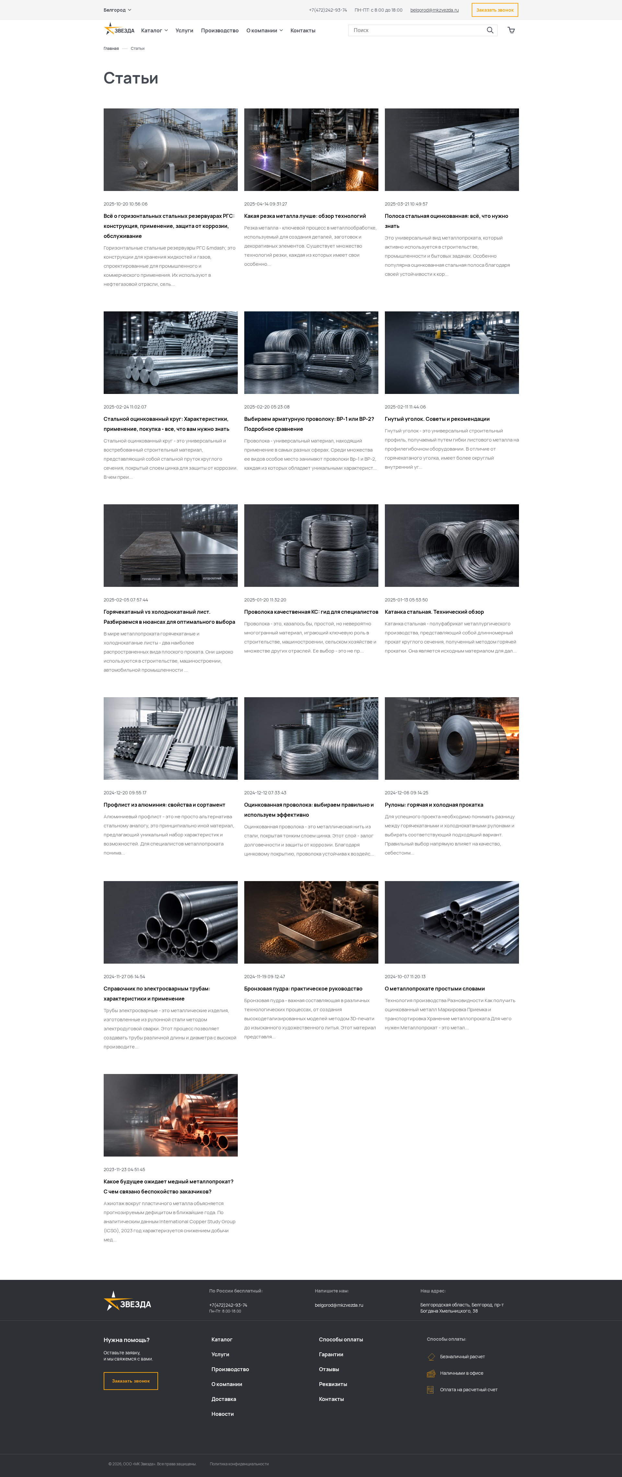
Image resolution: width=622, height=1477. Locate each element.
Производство (230, 1369)
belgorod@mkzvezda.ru (434, 10)
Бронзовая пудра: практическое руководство (303, 988)
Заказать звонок (131, 1380)
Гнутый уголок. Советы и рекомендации (437, 418)
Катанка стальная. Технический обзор (434, 611)
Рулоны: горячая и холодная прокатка (434, 804)
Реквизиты (333, 1384)
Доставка (224, 1399)
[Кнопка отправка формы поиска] (490, 30)
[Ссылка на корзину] (511, 30)
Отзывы (329, 1369)
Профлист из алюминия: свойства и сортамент (164, 804)
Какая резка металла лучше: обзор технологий (305, 215)
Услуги (220, 1354)
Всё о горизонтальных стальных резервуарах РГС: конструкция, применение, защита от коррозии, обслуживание (169, 226)
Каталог (222, 1339)
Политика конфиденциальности (239, 1464)
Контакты (303, 30)
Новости (223, 1413)
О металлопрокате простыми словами (435, 988)
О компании (227, 1384)
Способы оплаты (341, 1339)
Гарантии (331, 1354)
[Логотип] (119, 28)
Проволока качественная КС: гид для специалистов (311, 611)
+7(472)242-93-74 (328, 10)
